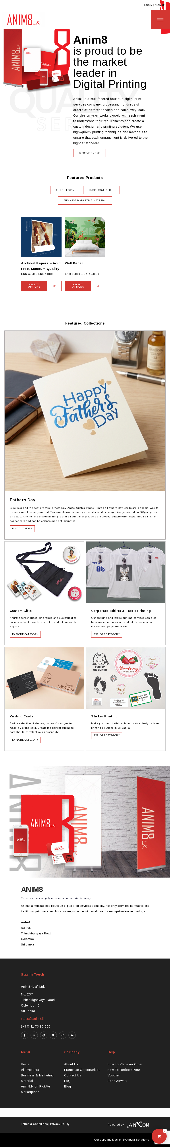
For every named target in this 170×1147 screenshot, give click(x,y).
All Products (30, 1070)
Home (25, 1064)
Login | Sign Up (155, 5)
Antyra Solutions (137, 1139)
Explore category (25, 634)
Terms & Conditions (34, 1124)
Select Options (34, 285)
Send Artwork (117, 1081)
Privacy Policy (60, 1124)
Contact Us (72, 1075)
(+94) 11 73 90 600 (35, 1026)
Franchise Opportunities (82, 1070)
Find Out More (22, 528)
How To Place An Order (125, 1064)
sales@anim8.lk (32, 1018)
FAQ (67, 1081)
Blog (67, 1086)
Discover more (89, 153)
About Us (71, 1064)
